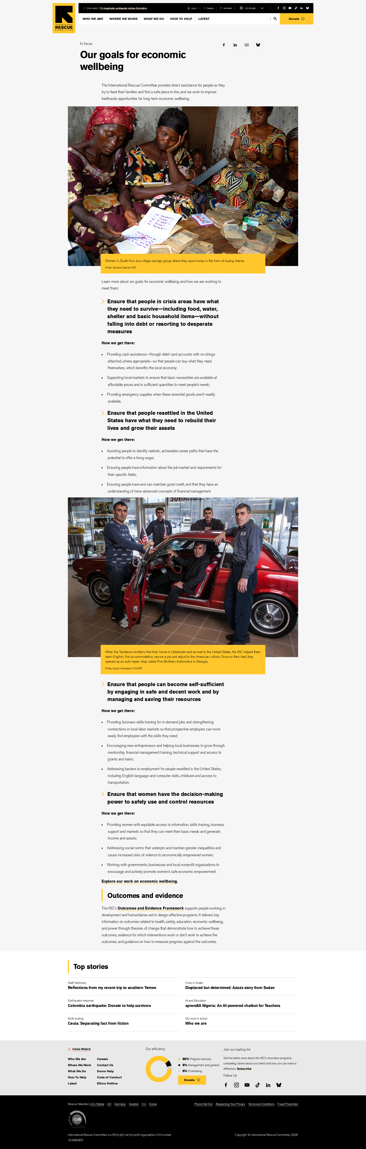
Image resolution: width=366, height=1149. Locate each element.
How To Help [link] (77, 1077)
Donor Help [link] (105, 1071)
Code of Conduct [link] (109, 1077)
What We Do (154, 19)
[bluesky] (307, 8)
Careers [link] (210, 8)
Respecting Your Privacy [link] (230, 1104)
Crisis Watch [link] (81, 1049)
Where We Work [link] (79, 1065)
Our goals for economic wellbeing (133, 60)
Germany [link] (120, 1104)
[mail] (246, 45)
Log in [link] (194, 8)
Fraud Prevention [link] (287, 1104)
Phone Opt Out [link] (203, 1104)
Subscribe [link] (244, 1069)
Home (64, 18)
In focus (86, 43)
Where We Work (123, 19)
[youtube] (290, 8)
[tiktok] (296, 8)
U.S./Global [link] (97, 1104)
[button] (296, 18)
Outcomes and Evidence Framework (151, 908)
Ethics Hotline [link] (107, 1083)
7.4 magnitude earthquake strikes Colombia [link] (123, 8)
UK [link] (109, 1104)
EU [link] (144, 1104)
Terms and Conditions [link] (261, 1104)
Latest (203, 19)
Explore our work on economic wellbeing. (140, 881)
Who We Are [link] (77, 1059)
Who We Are (93, 19)
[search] (275, 18)
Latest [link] (72, 1083)
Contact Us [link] (105, 1065)
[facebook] (278, 8)
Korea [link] (153, 1104)
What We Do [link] (77, 1071)
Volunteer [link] (227, 8)
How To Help (181, 19)
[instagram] (284, 8)
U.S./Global (250, 8)
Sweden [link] (134, 1104)
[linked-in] (301, 8)
